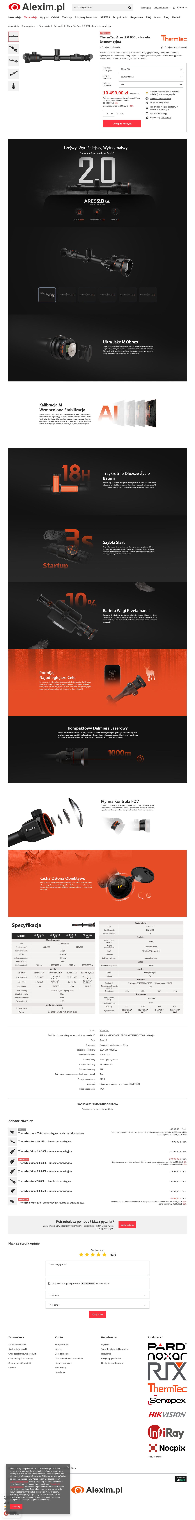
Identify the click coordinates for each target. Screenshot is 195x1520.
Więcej (150, 1035)
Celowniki (58, 26)
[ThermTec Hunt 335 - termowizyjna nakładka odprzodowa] (12, 1201)
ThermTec (104, 1030)
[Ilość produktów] (108, 114)
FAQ (148, 17)
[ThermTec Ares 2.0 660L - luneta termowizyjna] (12, 1181)
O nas (157, 17)
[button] (26, 57)
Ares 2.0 (103, 1040)
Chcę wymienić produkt (19, 1363)
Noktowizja (14, 17)
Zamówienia (16, 1337)
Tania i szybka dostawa (160, 98)
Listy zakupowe (62, 1354)
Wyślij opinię (97, 1314)
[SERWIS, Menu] (111, 17)
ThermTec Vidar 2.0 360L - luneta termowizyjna (45, 1151)
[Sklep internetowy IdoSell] (181, 1479)
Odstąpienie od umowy (112, 1363)
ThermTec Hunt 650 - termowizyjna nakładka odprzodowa (51, 1133)
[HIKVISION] (167, 1415)
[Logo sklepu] (36, 7)
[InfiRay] (167, 1432)
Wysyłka (105, 1344)
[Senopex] (167, 1400)
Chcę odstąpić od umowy (20, 1358)
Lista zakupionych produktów (69, 1358)
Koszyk (58, 1349)
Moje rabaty (60, 1367)
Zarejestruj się (62, 1344)
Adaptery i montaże (86, 17)
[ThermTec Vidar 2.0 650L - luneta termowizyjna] (12, 1191)
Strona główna (28, 26)
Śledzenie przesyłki (17, 1349)
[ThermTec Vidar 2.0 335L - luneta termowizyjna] (12, 1161)
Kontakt (176, 17)
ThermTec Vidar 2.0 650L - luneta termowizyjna (45, 1191)
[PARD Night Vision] (167, 1347)
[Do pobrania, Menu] (129, 17)
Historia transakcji (63, 1363)
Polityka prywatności (111, 1358)
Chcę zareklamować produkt (22, 1354)
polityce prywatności (19, 1481)
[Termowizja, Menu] (38, 17)
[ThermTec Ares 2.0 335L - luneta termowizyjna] (12, 1141)
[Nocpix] (167, 1448)
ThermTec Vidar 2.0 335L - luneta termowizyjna (45, 1163)
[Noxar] (167, 1356)
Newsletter (60, 1372)
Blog (166, 17)
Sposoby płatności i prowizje (114, 1349)
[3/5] (93, 1255)
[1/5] (81, 1255)
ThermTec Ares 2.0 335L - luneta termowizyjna (44, 1141)
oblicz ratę (166, 118)
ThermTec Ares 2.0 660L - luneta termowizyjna (44, 1181)
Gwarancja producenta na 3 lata (114, 1045)
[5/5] (104, 1255)
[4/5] (98, 1255)
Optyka (44, 17)
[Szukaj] (129, 7)
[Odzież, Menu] (60, 17)
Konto (59, 1337)
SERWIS (105, 17)
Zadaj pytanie (127, 1225)
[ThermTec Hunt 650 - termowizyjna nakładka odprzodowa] (12, 1132)
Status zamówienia (17, 1344)
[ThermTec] (167, 1388)
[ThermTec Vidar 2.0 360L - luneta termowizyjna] (12, 1151)
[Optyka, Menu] (50, 17)
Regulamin (136, 17)
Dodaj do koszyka (122, 123)
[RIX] (167, 1372)
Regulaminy (109, 1337)
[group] (57, 57)
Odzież (55, 17)
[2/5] (87, 1255)
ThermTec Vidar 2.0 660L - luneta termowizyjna (45, 1171)
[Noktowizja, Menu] (22, 17)
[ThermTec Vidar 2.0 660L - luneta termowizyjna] (12, 1171)
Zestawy (67, 17)
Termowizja (30, 17)
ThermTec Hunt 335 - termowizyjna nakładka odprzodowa (51, 1202)
